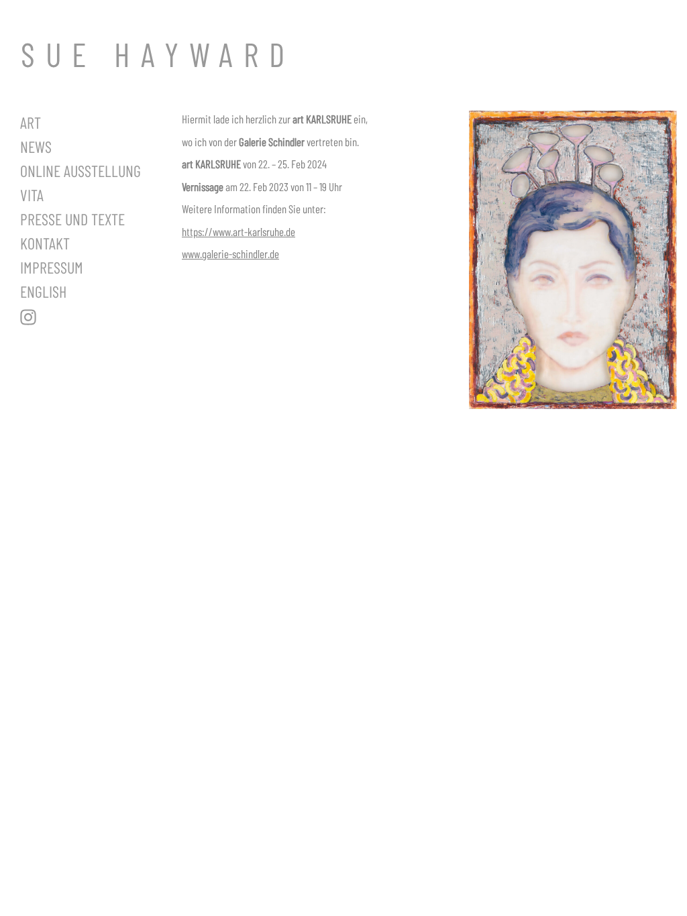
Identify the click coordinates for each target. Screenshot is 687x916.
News (36, 146)
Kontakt (45, 243)
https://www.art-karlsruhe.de (238, 231)
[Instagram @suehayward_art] (91, 317)
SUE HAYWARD (158, 54)
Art (30, 122)
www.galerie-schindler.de (230, 253)
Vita (32, 195)
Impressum (51, 267)
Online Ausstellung (80, 170)
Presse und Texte (72, 219)
